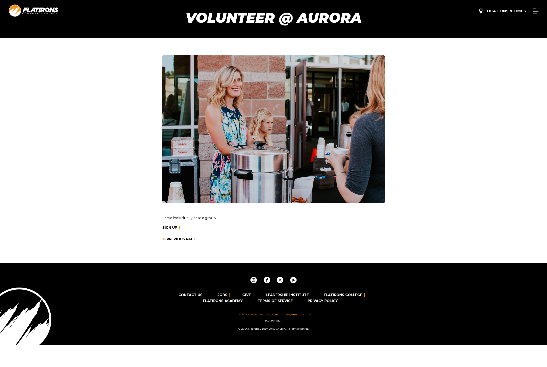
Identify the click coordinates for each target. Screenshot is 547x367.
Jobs (222, 295)
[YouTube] (293, 280)
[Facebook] (267, 280)
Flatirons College (343, 295)
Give (246, 295)
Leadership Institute (287, 295)
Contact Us (190, 295)
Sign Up (169, 228)
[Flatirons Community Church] (34, 10)
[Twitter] (280, 280)
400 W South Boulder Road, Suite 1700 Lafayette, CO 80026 (273, 314)
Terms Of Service (275, 301)
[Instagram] (253, 280)
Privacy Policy (323, 301)
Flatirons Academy (223, 301)
